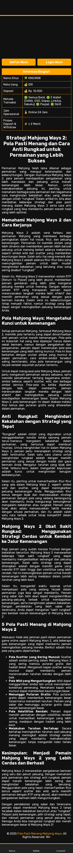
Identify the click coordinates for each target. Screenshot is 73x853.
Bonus (12, 851)
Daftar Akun (19, 62)
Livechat (60, 851)
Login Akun (54, 62)
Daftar (36, 851)
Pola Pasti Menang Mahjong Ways (39, 833)
